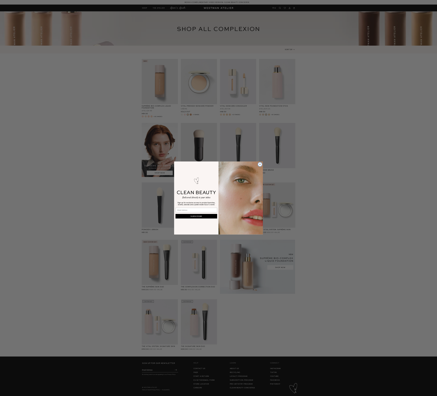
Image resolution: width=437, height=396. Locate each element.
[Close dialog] (260, 164)
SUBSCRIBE (196, 216)
